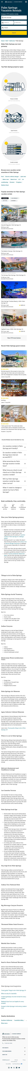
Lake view (23, 176)
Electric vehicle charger (12, 176)
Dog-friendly (14, 198)
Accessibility (8, 1063)
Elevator (12, 182)
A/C (19, 179)
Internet (13, 200)
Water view (6, 179)
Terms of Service (14, 1061)
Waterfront (13, 179)
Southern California (6, 1020)
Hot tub (5, 200)
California (12, 41)
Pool (2, 176)
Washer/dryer (5, 185)
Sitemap (16, 1059)
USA (7, 41)
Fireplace (18, 182)
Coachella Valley (19, 1020)
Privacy (24, 1059)
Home (2, 41)
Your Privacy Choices (16, 1063)
